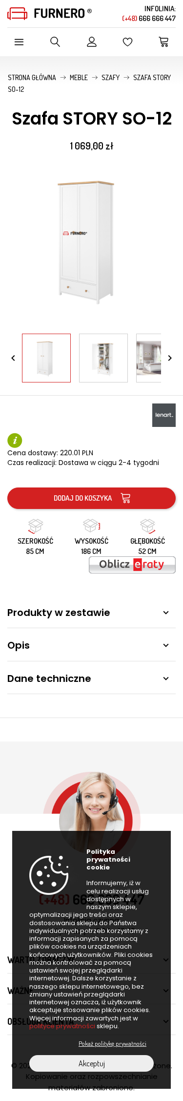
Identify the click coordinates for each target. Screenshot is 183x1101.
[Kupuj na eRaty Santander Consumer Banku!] (132, 564)
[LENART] (164, 414)
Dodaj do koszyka (83, 498)
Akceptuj (92, 1063)
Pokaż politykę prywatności (112, 1043)
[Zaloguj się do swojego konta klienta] (91, 42)
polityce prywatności (62, 1026)
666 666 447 (149, 18)
